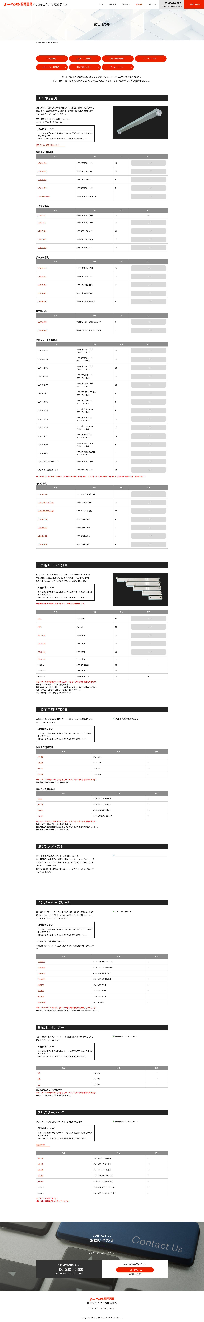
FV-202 (40, 768)
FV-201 (40, 774)
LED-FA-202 (42, 276)
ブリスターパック (117, 67)
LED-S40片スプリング (46, 511)
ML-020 (40, 1170)
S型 (39, 1073)
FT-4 (39, 618)
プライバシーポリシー (108, 1308)
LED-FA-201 (42, 268)
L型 (39, 1079)
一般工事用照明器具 (116, 58)
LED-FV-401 (42, 180)
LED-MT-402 (42, 494)
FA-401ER (41, 962)
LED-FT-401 (42, 239)
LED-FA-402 (42, 293)
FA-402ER (41, 967)
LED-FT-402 (42, 247)
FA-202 (40, 804)
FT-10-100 (41, 635)
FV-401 (40, 762)
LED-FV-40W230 (44, 196)
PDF (149, 163)
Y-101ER (41, 996)
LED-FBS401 (42, 536)
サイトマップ (92, 1308)
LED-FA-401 (42, 285)
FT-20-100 (41, 652)
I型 (39, 1084)
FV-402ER (41, 979)
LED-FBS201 (42, 519)
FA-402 (40, 816)
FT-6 (39, 627)
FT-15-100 (41, 643)
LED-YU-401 (42, 322)
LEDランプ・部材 (149, 58)
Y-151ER (41, 991)
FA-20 (40, 798)
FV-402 (40, 757)
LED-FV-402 (42, 188)
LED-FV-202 (42, 171)
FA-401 (40, 810)
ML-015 (40, 1164)
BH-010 (40, 1175)
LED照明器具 (51, 58)
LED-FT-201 (42, 231)
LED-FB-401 (42, 301)
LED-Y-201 (41, 222)
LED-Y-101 (41, 215)
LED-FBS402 (42, 544)
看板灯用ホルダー (84, 67)
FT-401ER (41, 1002)
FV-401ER (41, 973)
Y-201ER (41, 985)
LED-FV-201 (42, 163)
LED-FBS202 (42, 527)
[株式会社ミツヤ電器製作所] (35, 4)
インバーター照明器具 (50, 67)
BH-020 (40, 1181)
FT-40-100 (41, 659)
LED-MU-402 (42, 330)
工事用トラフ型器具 (83, 58)
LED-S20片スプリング (46, 502)
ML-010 (40, 1158)
